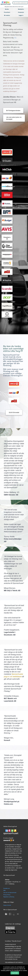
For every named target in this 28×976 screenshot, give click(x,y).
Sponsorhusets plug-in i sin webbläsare (13, 675)
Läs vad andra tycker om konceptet (14, 118)
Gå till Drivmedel (14, 412)
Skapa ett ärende (7, 905)
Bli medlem (7, 15)
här (15, 37)
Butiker (7, 9)
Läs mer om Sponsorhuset (9, 892)
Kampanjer (21, 12)
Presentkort (7, 12)
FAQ (4, 890)
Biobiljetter (21, 9)
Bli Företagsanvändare (13, 110)
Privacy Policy (6, 894)
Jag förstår (15, 973)
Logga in (21, 15)
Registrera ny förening (8, 896)
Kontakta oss (6, 888)
